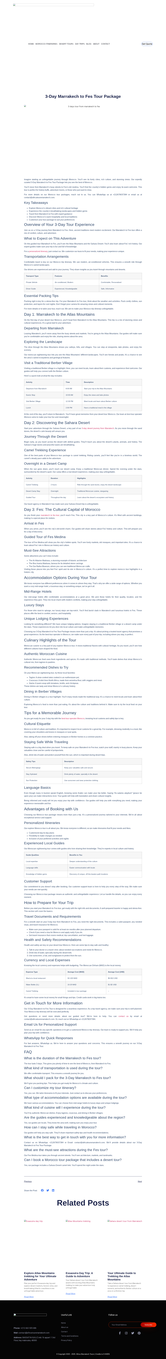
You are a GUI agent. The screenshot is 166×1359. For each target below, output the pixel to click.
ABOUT (96, 44)
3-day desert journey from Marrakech (98, 428)
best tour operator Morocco (73, 718)
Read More (29, 1297)
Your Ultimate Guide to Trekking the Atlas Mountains (122, 1276)
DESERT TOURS (66, 44)
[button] (42, 1190)
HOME (31, 44)
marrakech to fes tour (50, 515)
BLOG (88, 44)
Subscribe (148, 1325)
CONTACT (105, 44)
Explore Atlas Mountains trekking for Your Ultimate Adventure (40, 1276)
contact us (123, 1016)
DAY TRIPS (80, 44)
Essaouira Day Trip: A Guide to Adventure (79, 1275)
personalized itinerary (38, 251)
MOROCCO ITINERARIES (46, 44)
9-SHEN (106, 1354)
